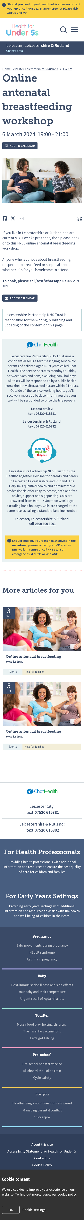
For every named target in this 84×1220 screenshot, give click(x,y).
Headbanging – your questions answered (42, 1103)
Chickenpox (42, 1117)
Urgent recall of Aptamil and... (42, 998)
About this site (42, 1144)
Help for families (34, 672)
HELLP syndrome (42, 952)
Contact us (42, 1158)
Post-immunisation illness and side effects (42, 985)
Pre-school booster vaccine (42, 1064)
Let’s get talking (42, 1038)
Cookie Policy (42, 1165)
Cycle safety (42, 1077)
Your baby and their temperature (42, 991)
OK (11, 1210)
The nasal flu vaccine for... (42, 1031)
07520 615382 (46, 426)
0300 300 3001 (45, 523)
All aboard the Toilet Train (42, 1070)
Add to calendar (22, 146)
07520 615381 (46, 413)
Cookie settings (34, 1209)
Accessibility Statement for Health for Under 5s (42, 1151)
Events (12, 672)
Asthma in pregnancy (42, 959)
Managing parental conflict (42, 1110)
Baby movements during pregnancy (42, 945)
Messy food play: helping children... (42, 1024)
